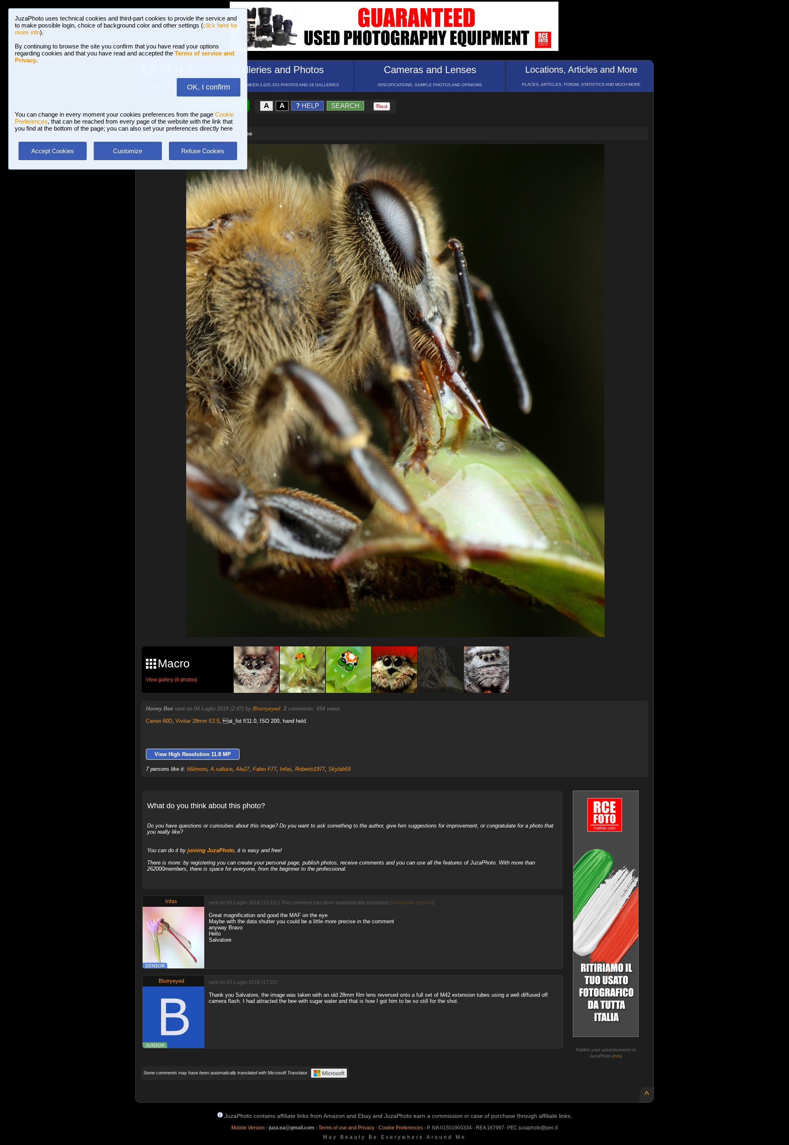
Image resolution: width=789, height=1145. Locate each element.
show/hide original (412, 903)
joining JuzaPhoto (210, 850)
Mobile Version (248, 1128)
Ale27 (242, 769)
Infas (286, 769)
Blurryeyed (266, 709)
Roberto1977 (310, 769)
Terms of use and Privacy (346, 1128)
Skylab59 (339, 769)
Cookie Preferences (400, 1128)
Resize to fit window (400, 159)
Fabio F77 (265, 769)
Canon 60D (159, 721)
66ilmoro (197, 769)
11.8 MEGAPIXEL (401, 621)
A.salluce (221, 769)
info (617, 1055)
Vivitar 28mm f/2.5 (197, 721)
